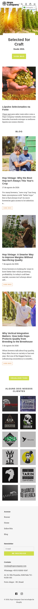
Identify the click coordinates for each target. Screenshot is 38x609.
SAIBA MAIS (19, 56)
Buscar (7, 517)
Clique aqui (6, 114)
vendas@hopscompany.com (15, 566)
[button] (29, 7)
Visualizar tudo (19, 378)
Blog (6, 534)
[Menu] (34, 3)
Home (6, 522)
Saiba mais (7, 208)
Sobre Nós (8, 528)
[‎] (28, 439)
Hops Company (15, 599)
